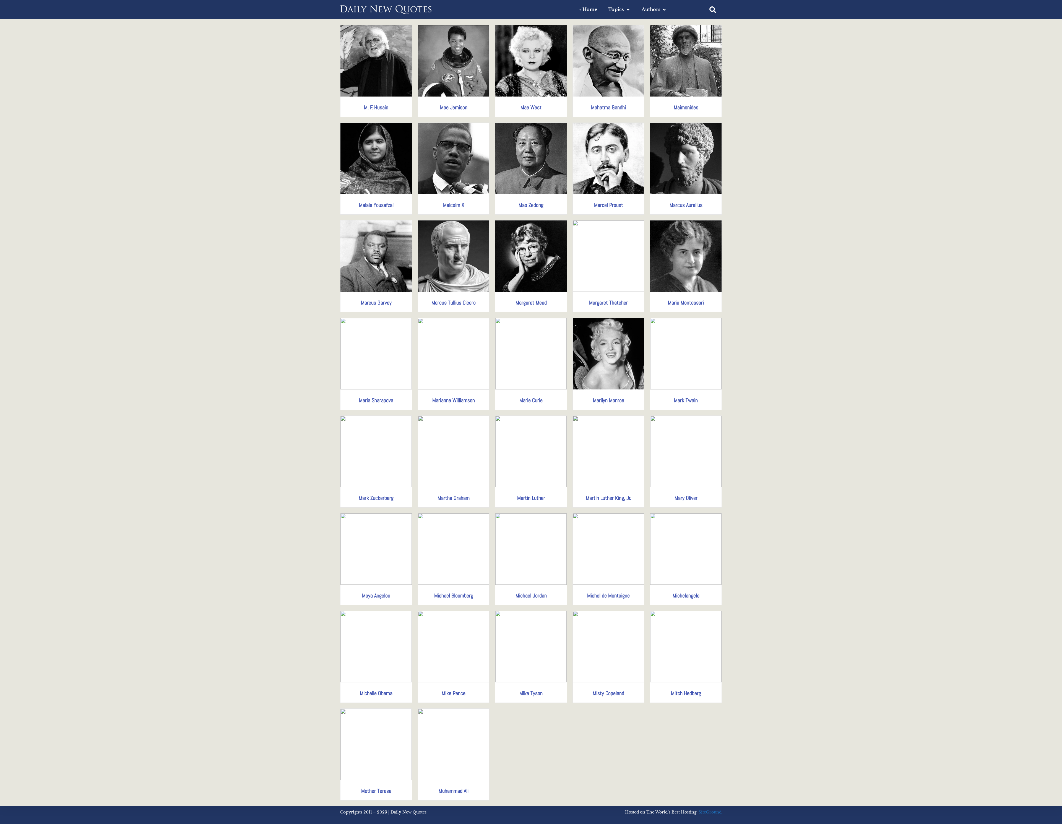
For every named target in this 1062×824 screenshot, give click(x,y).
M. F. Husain (376, 107)
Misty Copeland (608, 693)
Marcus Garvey (376, 302)
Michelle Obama (376, 693)
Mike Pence (453, 693)
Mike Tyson (531, 693)
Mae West (531, 107)
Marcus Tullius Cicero (453, 302)
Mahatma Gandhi (608, 107)
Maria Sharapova (376, 400)
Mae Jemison (453, 107)
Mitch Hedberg (686, 693)
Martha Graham (454, 497)
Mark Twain (686, 400)
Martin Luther (531, 497)
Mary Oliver (686, 497)
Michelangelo (686, 595)
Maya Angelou (376, 595)
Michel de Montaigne (608, 595)
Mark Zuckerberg (376, 497)
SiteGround (710, 812)
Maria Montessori (686, 302)
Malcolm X (453, 205)
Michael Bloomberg (453, 595)
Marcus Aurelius (686, 205)
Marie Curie (531, 400)
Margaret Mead (531, 302)
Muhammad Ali (453, 790)
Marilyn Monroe (608, 400)
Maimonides (686, 107)
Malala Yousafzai (376, 205)
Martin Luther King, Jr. (608, 497)
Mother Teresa (376, 790)
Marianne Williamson (453, 400)
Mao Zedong (531, 205)
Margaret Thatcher (608, 302)
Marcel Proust (608, 205)
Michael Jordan (531, 595)
